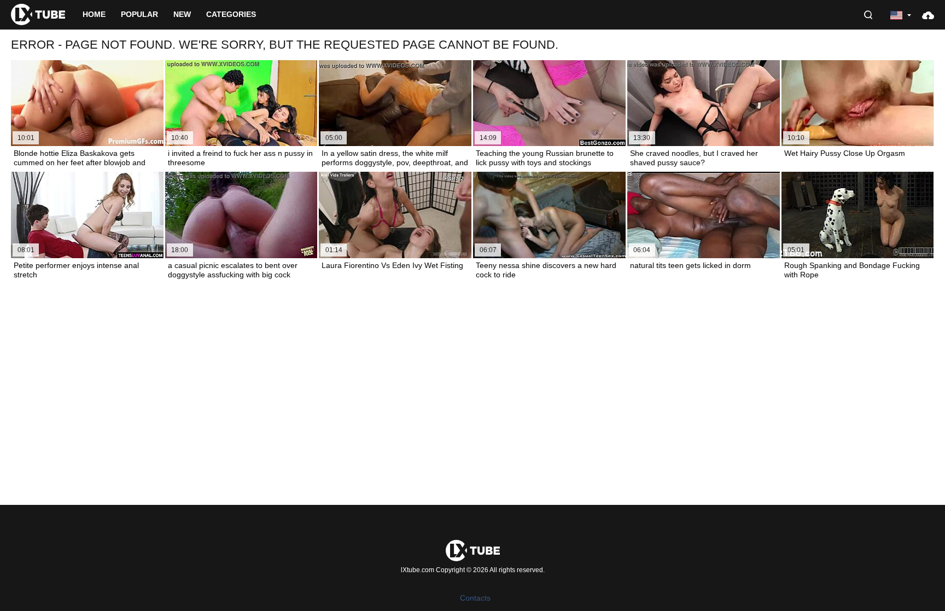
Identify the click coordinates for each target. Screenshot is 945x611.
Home (94, 14)
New (182, 14)
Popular (139, 14)
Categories (231, 14)
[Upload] (928, 15)
